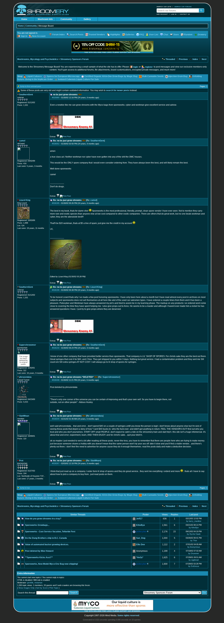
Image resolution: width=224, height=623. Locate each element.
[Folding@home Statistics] (24, 397)
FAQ (142, 34)
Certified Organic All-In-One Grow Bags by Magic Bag (111, 76)
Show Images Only (26, 588)
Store (176, 34)
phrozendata (96, 416)
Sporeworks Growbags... (37, 525)
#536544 (55, 419)
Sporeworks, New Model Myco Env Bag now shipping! (51, 564)
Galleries (129, 34)
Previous (183, 59)
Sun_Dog (140, 538)
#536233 (55, 348)
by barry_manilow (193, 521)
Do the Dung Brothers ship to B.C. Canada (46, 538)
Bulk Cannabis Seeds (153, 76)
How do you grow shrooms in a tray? (43, 518)
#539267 (55, 463)
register (149, 67)
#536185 (55, 203)
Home (24, 19)
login (135, 67)
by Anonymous (193, 547)
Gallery (87, 19)
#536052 (55, 144)
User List (153, 34)
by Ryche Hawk (194, 534)
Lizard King (96, 287)
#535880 (55, 97)
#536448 (55, 380)
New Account (162, 14)
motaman (38, 583)
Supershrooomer (111, 377)
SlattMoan (95, 460)
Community (66, 19)
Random (188, 34)
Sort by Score (42, 588)
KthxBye (140, 525)
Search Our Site (164, 6)
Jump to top (25, 488)
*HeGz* (139, 557)
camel (93, 200)
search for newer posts (117, 90)
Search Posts (76, 34)
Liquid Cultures (34, 76)
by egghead (194, 560)
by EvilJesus (193, 566)
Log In (174, 14)
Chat (165, 34)
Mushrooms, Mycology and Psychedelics (37, 59)
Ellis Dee (140, 544)
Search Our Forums (183, 6)
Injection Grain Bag (178, 76)
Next (203, 59)
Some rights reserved (128, 615)
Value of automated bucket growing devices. (47, 544)
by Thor (193, 540)
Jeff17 (139, 518)
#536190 (55, 290)
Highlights (115, 34)
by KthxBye (194, 528)
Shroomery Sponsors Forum (74, 59)
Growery (202, 34)
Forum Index (58, 34)
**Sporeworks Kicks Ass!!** (39, 557)
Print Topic (53, 588)
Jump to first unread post (30, 86)
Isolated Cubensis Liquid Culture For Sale (78, 79)
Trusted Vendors (97, 34)
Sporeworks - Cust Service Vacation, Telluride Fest (50, 531)
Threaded (170, 59)
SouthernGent (97, 140)
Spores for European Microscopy (63, 76)
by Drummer (193, 553)
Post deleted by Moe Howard (39, 551)
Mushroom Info (45, 19)
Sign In (24, 36)
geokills (30, 583)
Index (195, 59)
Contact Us (185, 14)
